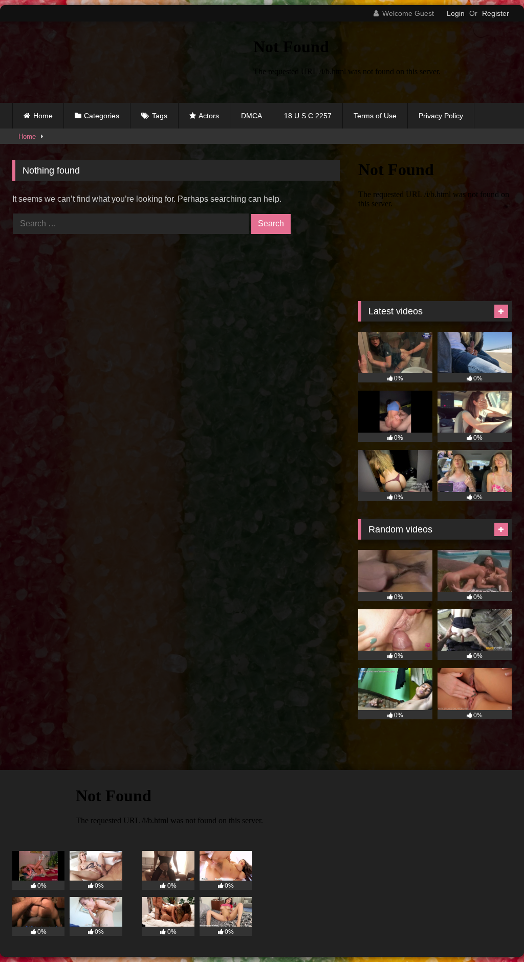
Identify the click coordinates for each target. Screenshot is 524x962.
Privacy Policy (441, 116)
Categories (101, 116)
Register (495, 13)
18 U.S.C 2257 (308, 116)
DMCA (251, 116)
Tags (159, 116)
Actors (209, 116)
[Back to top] (492, 932)
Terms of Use (375, 116)
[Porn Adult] (117, 62)
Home (43, 116)
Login (456, 13)
